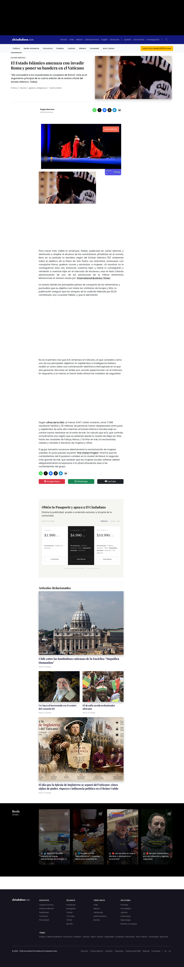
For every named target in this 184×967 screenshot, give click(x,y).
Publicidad (44, 912)
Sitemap (146, 951)
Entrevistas (138, 39)
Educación (130, 936)
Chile (71, 39)
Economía (47, 48)
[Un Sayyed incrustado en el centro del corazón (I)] (59, 686)
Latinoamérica (92, 39)
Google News (53, 481)
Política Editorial (46, 908)
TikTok (69, 920)
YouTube (111, 481)
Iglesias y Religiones (38, 88)
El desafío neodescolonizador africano (99, 707)
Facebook (70, 905)
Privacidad (44, 920)
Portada (124, 905)
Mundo (63, 39)
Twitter (69, 912)
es (166, 951)
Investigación (152, 39)
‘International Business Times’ (93, 278)
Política (16, 48)
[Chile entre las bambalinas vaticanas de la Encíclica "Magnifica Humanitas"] (81, 623)
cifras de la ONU (55, 422)
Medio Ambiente (31, 48)
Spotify (69, 924)
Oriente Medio (55, 88)
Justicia (71, 48)
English (104, 39)
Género (82, 48)
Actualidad (126, 908)
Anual (115, 521)
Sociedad (94, 48)
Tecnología (153, 936)
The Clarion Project (88, 452)
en (170, 951)
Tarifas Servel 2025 (133, 951)
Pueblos (60, 48)
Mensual (104, 521)
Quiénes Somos (46, 905)
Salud (93, 936)
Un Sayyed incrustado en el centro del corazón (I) (57, 707)
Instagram (71, 908)
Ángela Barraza (47, 109)
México (79, 39)
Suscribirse (81, 559)
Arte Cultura (108, 48)
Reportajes (125, 920)
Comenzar (55, 559)
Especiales (109, 936)
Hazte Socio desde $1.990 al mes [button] (157, 48)
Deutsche (114, 39)
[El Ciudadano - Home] (22, 39)
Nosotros (84, 951)
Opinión (127, 39)
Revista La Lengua (129, 924)
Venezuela (98, 912)
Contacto (43, 916)
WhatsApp (82, 481)
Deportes (164, 936)
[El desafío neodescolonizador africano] (103, 686)
